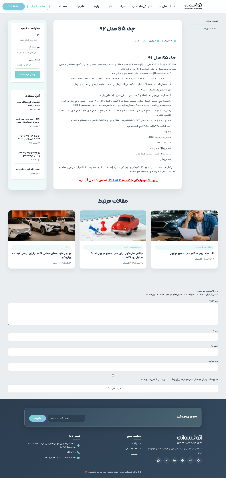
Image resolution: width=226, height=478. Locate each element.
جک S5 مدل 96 (210, 28)
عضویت (37, 418)
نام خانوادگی (34, 47)
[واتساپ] (158, 460)
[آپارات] (182, 460)
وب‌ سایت (213, 361)
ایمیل (214, 346)
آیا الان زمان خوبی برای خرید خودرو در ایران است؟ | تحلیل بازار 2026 (116, 256)
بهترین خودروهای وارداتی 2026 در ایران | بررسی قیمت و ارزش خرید (41, 256)
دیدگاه (213, 301)
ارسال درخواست (27, 75)
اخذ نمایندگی (131, 449)
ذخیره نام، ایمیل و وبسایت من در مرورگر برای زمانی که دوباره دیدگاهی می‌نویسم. (179, 379)
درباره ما (134, 443)
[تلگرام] (190, 460)
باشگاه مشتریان (38, 6)
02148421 (71, 452)
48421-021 (114, 180)
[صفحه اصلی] (193, 6)
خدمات (134, 454)
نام (38, 34)
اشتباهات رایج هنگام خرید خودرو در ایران (192, 254)
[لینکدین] (174, 460)
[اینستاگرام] (198, 460)
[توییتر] (166, 460)
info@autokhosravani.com (60, 458)
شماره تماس (34, 60)
